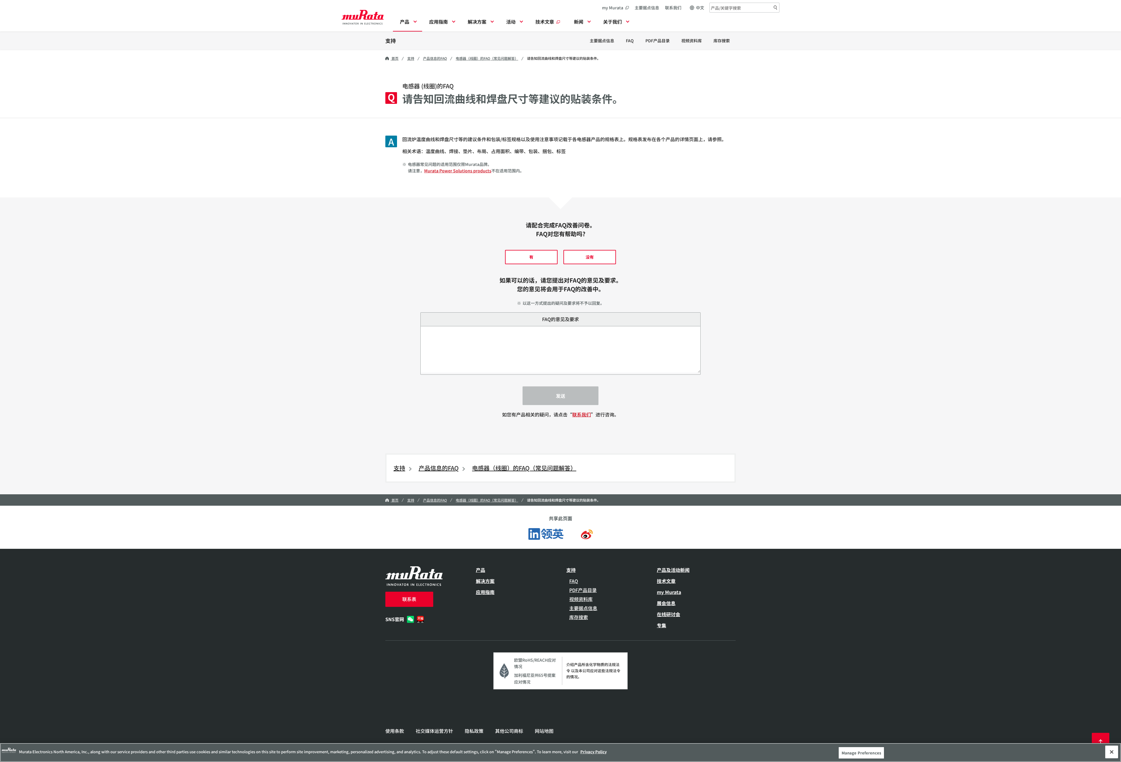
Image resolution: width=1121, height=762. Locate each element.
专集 (661, 625)
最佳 (1100, 741)
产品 (480, 569)
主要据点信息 (647, 7)
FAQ (630, 40)
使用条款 (394, 730)
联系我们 (673, 7)
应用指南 (485, 591)
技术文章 (666, 580)
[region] (560, 752)
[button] (407, 23)
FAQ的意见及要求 (560, 319)
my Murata (612, 7)
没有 (590, 257)
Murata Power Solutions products (457, 171)
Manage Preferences (861, 753)
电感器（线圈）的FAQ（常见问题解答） (487, 58)
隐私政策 (474, 730)
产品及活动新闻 (673, 569)
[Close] (1111, 751)
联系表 (409, 598)
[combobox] (744, 8)
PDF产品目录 (657, 40)
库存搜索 (721, 40)
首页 (394, 58)
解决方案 (485, 580)
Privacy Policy (593, 751)
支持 (390, 40)
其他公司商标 (509, 730)
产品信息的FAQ (435, 58)
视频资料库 (691, 40)
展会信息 (666, 603)
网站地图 (544, 730)
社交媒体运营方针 (434, 730)
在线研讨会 (668, 614)
